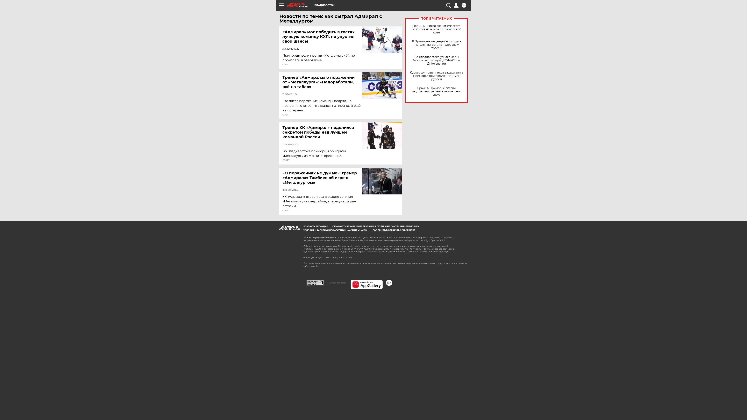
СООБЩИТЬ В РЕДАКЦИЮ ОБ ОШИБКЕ (394, 230)
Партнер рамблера (337, 283)
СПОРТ (285, 65)
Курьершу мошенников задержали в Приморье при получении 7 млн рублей (436, 76)
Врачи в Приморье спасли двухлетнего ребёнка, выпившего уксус (436, 91)
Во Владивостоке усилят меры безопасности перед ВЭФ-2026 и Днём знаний (436, 60)
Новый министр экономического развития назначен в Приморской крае (436, 29)
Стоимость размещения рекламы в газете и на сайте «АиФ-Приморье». (375, 226)
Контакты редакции (315, 226)
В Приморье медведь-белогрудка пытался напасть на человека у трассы (436, 45)
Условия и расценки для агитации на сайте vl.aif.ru (335, 230)
